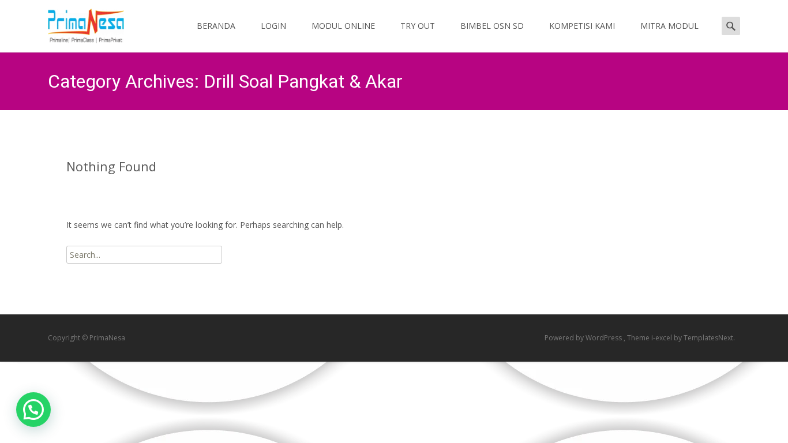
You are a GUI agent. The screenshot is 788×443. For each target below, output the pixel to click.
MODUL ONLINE (343, 25)
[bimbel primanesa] (76, 23)
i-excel (662, 338)
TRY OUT (417, 25)
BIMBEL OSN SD (492, 25)
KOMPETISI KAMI (582, 25)
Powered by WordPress (584, 338)
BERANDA (216, 25)
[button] (33, 409)
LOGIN (273, 25)
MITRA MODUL (669, 25)
